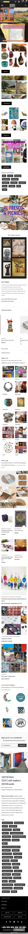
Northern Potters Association (11, 846)
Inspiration (22, 182)
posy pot (17, 877)
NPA (5, 843)
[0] (25, 1)
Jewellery (11, 186)
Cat (5, 826)
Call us (7, 912)
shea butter (18, 887)
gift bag (5, 860)
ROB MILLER (7, 103)
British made (19, 822)
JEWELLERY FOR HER (6, 640)
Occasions (14, 182)
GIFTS (10, 787)
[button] (2, 5)
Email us (20, 912)
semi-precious (7, 887)
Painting (16, 850)
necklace (18, 870)
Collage (16, 829)
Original (6, 850)
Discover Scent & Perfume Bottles (11, 603)
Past (4, 175)
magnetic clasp (7, 870)
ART (2, 787)
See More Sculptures (7, 301)
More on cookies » (14, 932)
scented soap (19, 884)
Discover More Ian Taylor (9, 299)
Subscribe (22, 744)
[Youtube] (21, 921)
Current (10, 175)
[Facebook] (6, 921)
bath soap (17, 853)
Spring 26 (6, 135)
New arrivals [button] (4, 348)
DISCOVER (6, 167)
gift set (14, 860)
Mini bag (16, 839)
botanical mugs (7, 856)
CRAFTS (6, 71)
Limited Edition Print (19, 836)
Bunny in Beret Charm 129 (7, 339)
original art (6, 874)
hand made (6, 863)
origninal (16, 874)
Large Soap (6, 836)
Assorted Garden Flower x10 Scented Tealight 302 (7, 558)
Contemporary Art (16, 832)
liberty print (7, 867)
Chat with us (7, 916)
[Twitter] (14, 921)
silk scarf (6, 891)
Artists (4, 186)
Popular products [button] (5, 352)
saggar (12, 881)
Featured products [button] (6, 309)
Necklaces (17, 175)
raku (5, 881)
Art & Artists (5, 678)
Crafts (4, 189)
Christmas (7, 829)
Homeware (15, 179)
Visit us (20, 916)
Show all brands (5, 689)
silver (14, 891)
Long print (6, 839)
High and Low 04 (19, 556)
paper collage (7, 877)
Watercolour (7, 853)
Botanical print (7, 822)
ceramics (18, 856)
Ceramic (13, 826)
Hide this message (19, 929)
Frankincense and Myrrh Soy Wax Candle (7, 530)
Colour (5, 832)
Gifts (18, 186)
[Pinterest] (18, 921)
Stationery (5, 182)
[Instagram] (10, 921)
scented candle (7, 884)
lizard (16, 867)
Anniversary (6, 179)
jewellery (16, 863)
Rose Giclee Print (19, 530)
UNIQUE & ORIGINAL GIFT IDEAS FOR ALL (11, 789)
